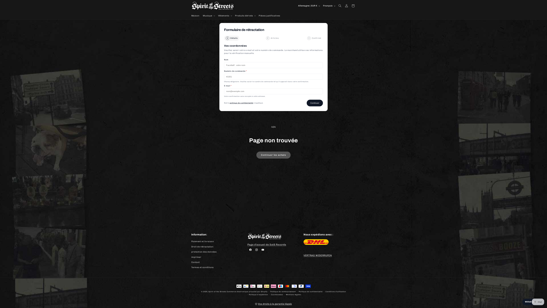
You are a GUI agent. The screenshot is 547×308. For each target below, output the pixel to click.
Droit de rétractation (202, 246)
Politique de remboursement (283, 291)
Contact (195, 262)
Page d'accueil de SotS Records (266, 244)
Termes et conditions (202, 267)
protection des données (204, 252)
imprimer (196, 257)
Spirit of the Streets (217, 292)
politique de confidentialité (241, 103)
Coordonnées (277, 294)
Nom (226, 60)
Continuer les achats (273, 155)
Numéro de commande (235, 71)
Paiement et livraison (202, 241)
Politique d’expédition (258, 294)
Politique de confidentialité (311, 291)
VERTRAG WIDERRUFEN (318, 255)
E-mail (228, 86)
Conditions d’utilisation (335, 291)
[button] (208, 16)
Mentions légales (293, 294)
